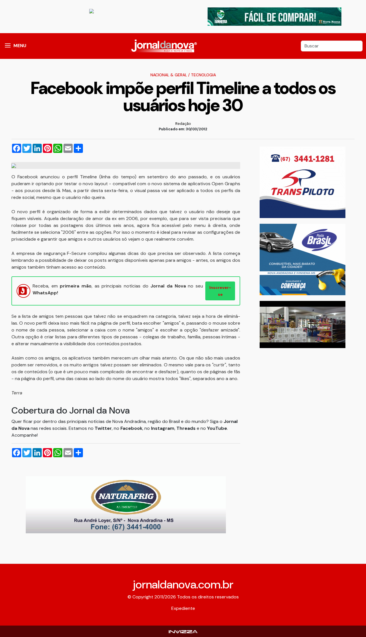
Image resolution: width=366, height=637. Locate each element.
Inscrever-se (220, 291)
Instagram (162, 428)
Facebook (131, 428)
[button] (7, 46)
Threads (186, 428)
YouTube (217, 428)
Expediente (183, 608)
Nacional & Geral (168, 74)
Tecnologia (203, 74)
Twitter (103, 428)
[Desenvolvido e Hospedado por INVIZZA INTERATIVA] (183, 631)
